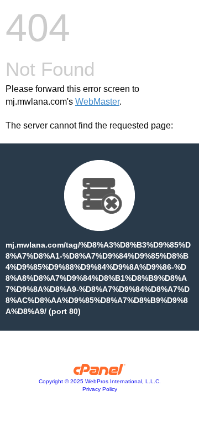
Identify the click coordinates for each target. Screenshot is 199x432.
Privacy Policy (99, 389)
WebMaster (97, 101)
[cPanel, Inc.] (100, 372)
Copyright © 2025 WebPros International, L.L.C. (100, 381)
